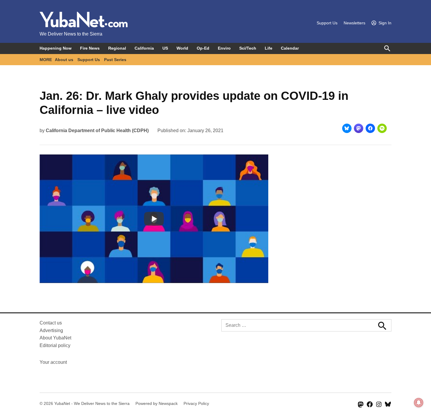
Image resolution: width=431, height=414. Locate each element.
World (182, 48)
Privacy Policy (196, 403)
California (144, 48)
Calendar (290, 48)
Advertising (51, 330)
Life (268, 48)
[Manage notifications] (418, 402)
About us (64, 59)
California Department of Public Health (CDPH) (97, 130)
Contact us (51, 322)
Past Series (115, 59)
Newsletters (354, 23)
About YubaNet (55, 337)
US (165, 48)
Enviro (224, 48)
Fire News (90, 48)
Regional (117, 48)
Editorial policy (55, 345)
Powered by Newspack (156, 403)
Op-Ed (203, 48)
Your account (53, 362)
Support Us (327, 23)
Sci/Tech (247, 48)
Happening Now (56, 48)
